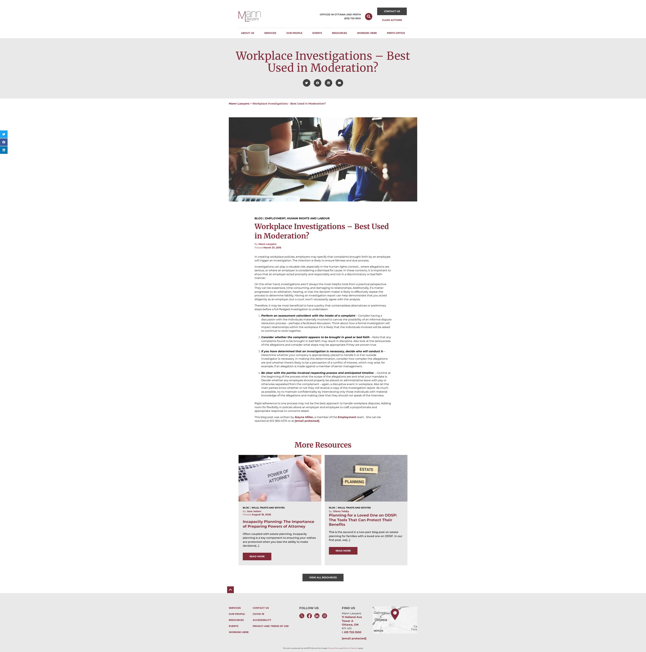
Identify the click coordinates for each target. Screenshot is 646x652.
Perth (357, 14)
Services (235, 608)
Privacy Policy (333, 648)
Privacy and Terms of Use (271, 626)
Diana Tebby (341, 511)
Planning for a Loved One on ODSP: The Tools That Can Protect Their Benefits (363, 520)
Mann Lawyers (239, 103)
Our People (237, 614)
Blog (259, 218)
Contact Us (261, 608)
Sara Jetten (254, 511)
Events (233, 626)
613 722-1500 (352, 632)
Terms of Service (351, 648)
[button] (368, 16)
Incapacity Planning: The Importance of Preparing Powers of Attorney (278, 523)
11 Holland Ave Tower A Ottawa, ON (352, 620)
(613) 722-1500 (352, 18)
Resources (236, 620)
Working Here (239, 632)
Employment (347, 417)
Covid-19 (258, 614)
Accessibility (262, 620)
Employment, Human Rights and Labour (297, 218)
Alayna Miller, (304, 417)
